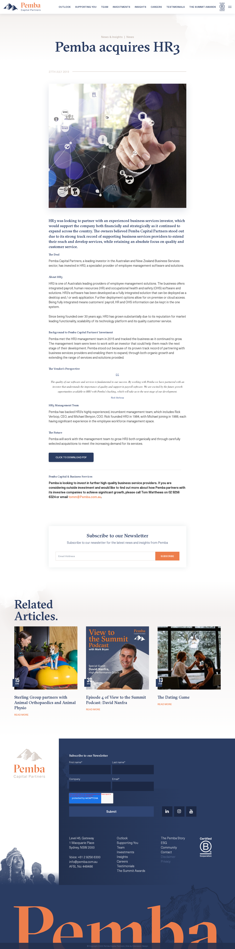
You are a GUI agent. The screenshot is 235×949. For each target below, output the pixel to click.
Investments (121, 7)
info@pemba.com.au (83, 861)
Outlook (65, 7)
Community (169, 847)
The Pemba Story (173, 838)
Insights (140, 7)
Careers (156, 7)
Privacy (165, 861)
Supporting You (86, 7)
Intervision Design (140, 945)
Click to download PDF (71, 457)
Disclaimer (168, 856)
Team (104, 7)
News (130, 37)
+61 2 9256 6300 (89, 857)
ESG (164, 842)
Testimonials (175, 7)
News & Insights (112, 37)
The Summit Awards (202, 7)
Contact (166, 852)
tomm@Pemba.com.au (84, 496)
